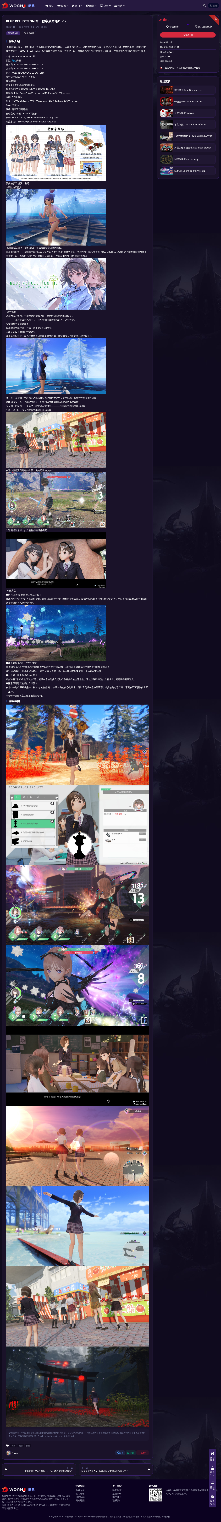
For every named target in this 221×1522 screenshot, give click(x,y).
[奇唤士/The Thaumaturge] (166, 101)
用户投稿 (80, 1497)
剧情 (21, 1445)
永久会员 (202, 26)
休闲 (13, 1445)
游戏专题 (80, 1490)
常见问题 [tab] (30, 33)
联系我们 (117, 1500)
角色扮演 (25, 27)
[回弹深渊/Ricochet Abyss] (166, 159)
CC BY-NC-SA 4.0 (15, 1504)
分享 (121, 1452)
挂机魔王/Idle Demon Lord (188, 90)
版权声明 (117, 1493)
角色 (14, 60)
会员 (171, 26)
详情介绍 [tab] (14, 33)
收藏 (132, 1452)
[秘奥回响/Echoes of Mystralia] (166, 171)
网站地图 (80, 1500)
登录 (214, 6)
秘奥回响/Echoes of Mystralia (189, 170)
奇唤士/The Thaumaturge (188, 101)
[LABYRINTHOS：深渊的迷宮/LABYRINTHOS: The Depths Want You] (166, 136)
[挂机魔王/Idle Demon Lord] (166, 90)
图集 (91, 5)
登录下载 (189, 35)
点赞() (144, 1452)
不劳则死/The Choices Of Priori (190, 124)
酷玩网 (70, 1516)
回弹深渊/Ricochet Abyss (187, 159)
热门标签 (80, 1493)
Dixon (15, 1453)
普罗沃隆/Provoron (184, 113)
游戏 (63, 5)
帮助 (119, 5)
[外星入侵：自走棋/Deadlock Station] (166, 147)
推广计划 (117, 1497)
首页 (51, 5)
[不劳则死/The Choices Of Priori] (166, 124)
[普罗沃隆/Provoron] (166, 113)
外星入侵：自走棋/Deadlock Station (192, 147)
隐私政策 (117, 1490)
